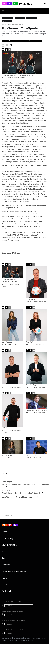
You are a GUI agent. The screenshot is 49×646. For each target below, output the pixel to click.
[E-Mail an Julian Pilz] (42, 493)
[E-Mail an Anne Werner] (37, 497)
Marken (5, 578)
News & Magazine (10, 545)
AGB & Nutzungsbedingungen (20, 638)
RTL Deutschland (23, 640)
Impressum (5, 638)
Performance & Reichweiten (14, 571)
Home (4, 532)
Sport (4, 551)
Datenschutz (36, 638)
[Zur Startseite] (10, 3)
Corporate (6, 565)
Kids (3, 558)
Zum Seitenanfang (45, 532)
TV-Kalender (7, 591)
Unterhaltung (7, 538)
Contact (5, 584)
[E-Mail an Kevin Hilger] (6, 486)
